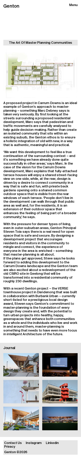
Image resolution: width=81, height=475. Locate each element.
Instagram (34, 443)
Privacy (9, 447)
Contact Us (13, 443)
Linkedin (52, 443)
